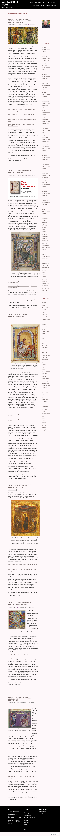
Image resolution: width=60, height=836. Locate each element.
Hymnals (44, 369)
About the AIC (35, 5)
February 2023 (45, 119)
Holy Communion (46, 367)
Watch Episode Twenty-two (15, 564)
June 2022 (44, 132)
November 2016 (45, 242)
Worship (44, 430)
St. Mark (44, 422)
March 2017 (44, 234)
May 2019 (44, 188)
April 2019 (44, 189)
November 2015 (45, 263)
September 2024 (45, 85)
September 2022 (45, 128)
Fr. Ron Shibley (45, 349)
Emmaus (44, 340)
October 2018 (45, 200)
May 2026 (44, 49)
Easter (43, 338)
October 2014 (45, 286)
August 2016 (44, 247)
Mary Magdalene (45, 381)
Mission (42, 5)
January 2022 (45, 139)
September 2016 (45, 245)
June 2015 (44, 272)
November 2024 (45, 81)
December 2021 (45, 141)
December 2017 (45, 218)
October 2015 (45, 265)
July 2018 (44, 206)
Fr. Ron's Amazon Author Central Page (45, 352)
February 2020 (45, 171)
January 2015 (45, 281)
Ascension (44, 314)
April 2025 (44, 72)
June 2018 (44, 207)
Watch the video (12, 654)
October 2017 (45, 222)
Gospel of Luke (45, 361)
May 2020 (44, 168)
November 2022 (45, 125)
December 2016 (45, 240)
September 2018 (45, 202)
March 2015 (44, 278)
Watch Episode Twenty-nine (15, 114)
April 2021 (44, 153)
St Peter (43, 420)
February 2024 (45, 98)
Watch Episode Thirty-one (14, 124)
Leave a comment (32, 24)
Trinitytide (44, 423)
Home (55, 5)
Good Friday (44, 357)
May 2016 (44, 252)
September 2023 (45, 107)
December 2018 (45, 197)
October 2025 (45, 62)
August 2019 (44, 182)
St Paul (43, 418)
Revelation (44, 397)
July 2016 (44, 249)
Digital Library (33, 2)
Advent (43, 305)
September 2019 (45, 180)
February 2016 (45, 258)
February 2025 (45, 76)
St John (43, 411)
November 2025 (45, 60)
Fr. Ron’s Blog (49, 5)
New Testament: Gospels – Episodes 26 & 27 (20, 171)
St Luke (43, 415)
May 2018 (44, 209)
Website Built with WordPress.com (16, 834)
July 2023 (44, 110)
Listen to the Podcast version (25, 654)
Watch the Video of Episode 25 (15, 419)
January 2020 (45, 173)
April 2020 (44, 170)
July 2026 (44, 47)
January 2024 (45, 99)
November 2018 (45, 198)
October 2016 (45, 243)
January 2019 (44, 195)
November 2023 (45, 103)
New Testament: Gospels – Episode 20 (20, 699)
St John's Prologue (46, 413)
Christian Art (44, 317)
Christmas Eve (45, 333)
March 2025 (44, 74)
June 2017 (44, 229)
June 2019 (44, 186)
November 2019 (45, 177)
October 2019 (45, 179)
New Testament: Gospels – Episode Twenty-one (20, 603)
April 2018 (44, 211)
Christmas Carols (45, 331)
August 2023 (44, 108)
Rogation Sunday (45, 399)
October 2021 (45, 144)
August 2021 (44, 148)
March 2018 (44, 213)
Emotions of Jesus (46, 341)
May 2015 (44, 274)
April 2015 (44, 276)
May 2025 (44, 71)
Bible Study (45, 3)
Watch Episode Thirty (13, 119)
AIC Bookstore (53, 3)
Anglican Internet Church (10, 3)
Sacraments (44, 401)
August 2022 (44, 130)
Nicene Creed (45, 385)
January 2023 (45, 121)
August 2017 (44, 225)
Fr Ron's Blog (45, 347)
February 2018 (45, 215)
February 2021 (45, 157)
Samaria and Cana (46, 403)
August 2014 (44, 290)
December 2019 (45, 175)
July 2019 (44, 184)
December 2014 (45, 283)
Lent (43, 380)
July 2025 (44, 67)
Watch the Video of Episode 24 (15, 414)
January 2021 (45, 159)
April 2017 (44, 233)
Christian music (45, 322)
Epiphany (44, 343)
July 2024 (44, 89)
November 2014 (45, 285)
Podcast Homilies (52, 2)
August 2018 (44, 204)
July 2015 (44, 270)
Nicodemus (44, 387)
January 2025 (45, 78)
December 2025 (45, 58)
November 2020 (45, 162)
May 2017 (44, 231)
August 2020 (44, 166)
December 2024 (45, 80)
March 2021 (44, 155)
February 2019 (45, 193)
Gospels (43, 362)
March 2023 (44, 117)
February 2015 (45, 279)
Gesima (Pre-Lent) (46, 355)
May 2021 (44, 152)
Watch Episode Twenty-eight (15, 109)
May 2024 (44, 92)
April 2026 (44, 51)
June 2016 (44, 251)
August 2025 (44, 65)
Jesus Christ (44, 373)
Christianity (44, 327)
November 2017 (45, 220)
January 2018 (45, 216)
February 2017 (45, 236)
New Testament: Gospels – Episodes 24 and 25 (20, 315)
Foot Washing (45, 345)
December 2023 (45, 101)
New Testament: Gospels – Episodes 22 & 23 (20, 486)
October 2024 (45, 83)
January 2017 (44, 238)
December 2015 (45, 261)
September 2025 (45, 63)
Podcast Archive (42, 2)
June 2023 (44, 112)
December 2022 (45, 123)
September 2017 (45, 224)
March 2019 (44, 191)
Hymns (43, 371)
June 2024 (44, 90)
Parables (44, 390)
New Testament (45, 383)
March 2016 (44, 256)
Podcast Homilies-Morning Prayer (32, 3)
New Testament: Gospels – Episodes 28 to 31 (20, 21)
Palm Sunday (45, 389)
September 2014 (45, 288)
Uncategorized (45, 429)
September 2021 (45, 146)
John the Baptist (45, 378)
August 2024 (44, 87)
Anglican (44, 309)
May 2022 (44, 134)
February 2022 (45, 137)
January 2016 (44, 260)
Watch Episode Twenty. (13, 776)
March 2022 (44, 135)
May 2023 (44, 114)
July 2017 (44, 227)
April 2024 (44, 94)
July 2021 (44, 150)
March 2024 (44, 96)
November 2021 (45, 143)
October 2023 (45, 105)
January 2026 (45, 56)
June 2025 (44, 69)
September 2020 (45, 164)
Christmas (44, 329)
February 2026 (45, 54)
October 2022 (45, 126)
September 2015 (45, 267)
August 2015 (44, 269)
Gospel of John (45, 359)
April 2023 (44, 116)
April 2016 (44, 254)
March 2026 (44, 53)
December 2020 (45, 161)
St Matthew (44, 416)
